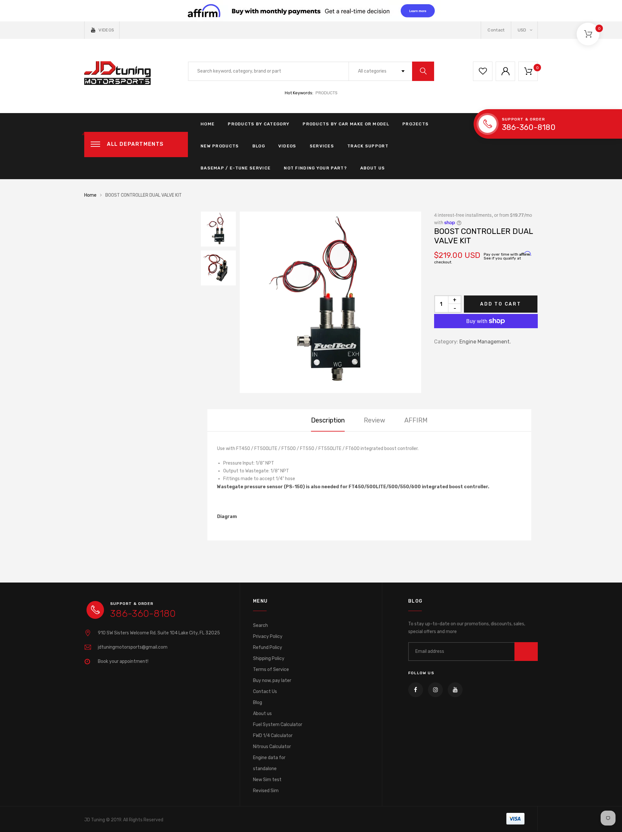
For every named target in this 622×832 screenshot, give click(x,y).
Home (207, 123)
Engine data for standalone (269, 763)
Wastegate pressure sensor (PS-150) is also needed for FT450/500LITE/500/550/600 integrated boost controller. (353, 487)
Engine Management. (485, 342)
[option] (330, 302)
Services (322, 146)
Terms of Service (271, 669)
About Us (372, 168)
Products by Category (258, 123)
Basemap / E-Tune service (236, 168)
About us (262, 713)
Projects (415, 123)
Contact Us (265, 691)
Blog (258, 146)
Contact (496, 30)
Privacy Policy (267, 636)
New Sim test (267, 779)
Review (374, 420)
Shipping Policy (268, 658)
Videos (287, 146)
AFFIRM (416, 420)
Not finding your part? (315, 168)
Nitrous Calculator (272, 746)
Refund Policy (267, 647)
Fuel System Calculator (277, 724)
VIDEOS (106, 30)
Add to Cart (500, 304)
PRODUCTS (327, 92)
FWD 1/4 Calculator (273, 735)
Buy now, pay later (272, 680)
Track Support (367, 146)
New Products (220, 146)
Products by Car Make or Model (346, 123)
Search (260, 625)
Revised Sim (266, 790)
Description (328, 420)
